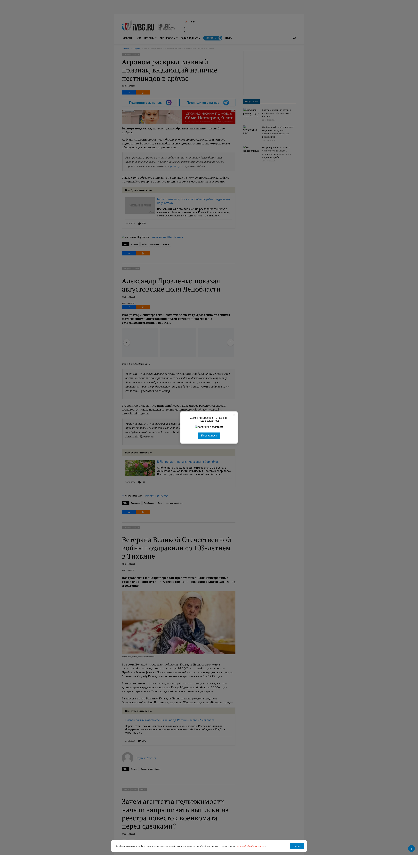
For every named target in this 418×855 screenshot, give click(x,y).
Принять (297, 846)
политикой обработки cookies (250, 846)
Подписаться (209, 435)
